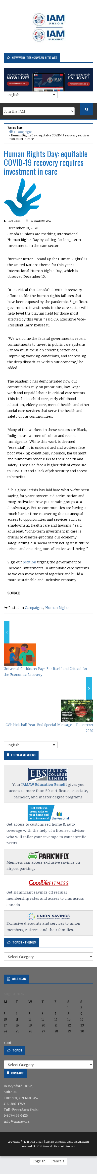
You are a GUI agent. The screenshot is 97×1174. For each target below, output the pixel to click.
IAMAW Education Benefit (44, 784)
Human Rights (57, 607)
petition (29, 562)
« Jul (7, 1043)
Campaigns (34, 607)
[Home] (11, 131)
